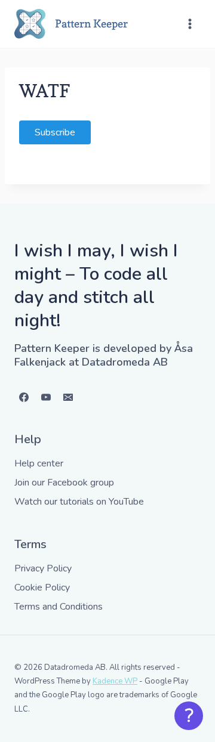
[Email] (68, 397)
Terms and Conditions (58, 606)
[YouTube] (46, 397)
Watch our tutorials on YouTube (79, 501)
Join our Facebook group (64, 482)
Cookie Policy (42, 587)
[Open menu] (190, 23)
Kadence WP (115, 681)
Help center (38, 463)
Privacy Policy (43, 568)
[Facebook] (23, 397)
